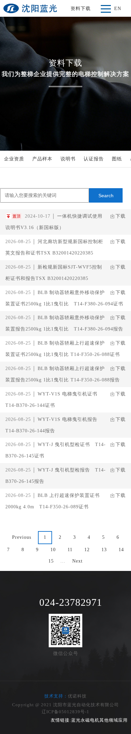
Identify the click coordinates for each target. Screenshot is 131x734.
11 (70, 549)
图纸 (117, 158)
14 (121, 549)
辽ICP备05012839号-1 (65, 711)
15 (51, 561)
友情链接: (61, 720)
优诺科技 (77, 696)
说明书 (68, 158)
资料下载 (81, 8)
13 (104, 549)
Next (77, 561)
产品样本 (42, 158)
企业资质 (14, 158)
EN (117, 8)
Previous (21, 537)
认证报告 (94, 158)
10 (53, 549)
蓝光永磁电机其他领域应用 (99, 720)
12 (87, 549)
